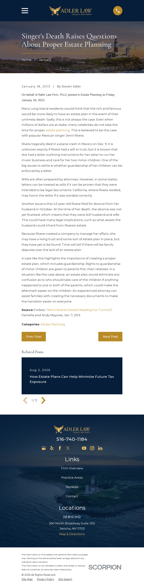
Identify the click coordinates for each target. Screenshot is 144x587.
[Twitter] (68, 448)
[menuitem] (27, 579)
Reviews (72, 487)
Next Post (110, 336)
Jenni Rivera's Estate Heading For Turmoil (79, 310)
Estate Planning (53, 324)
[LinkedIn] (100, 448)
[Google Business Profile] (44, 448)
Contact (72, 496)
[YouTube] (84, 448)
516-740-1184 (72, 439)
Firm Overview (72, 468)
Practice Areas (72, 477)
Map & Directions (72, 534)
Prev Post (33, 336)
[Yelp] (52, 448)
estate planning (58, 130)
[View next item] (43, 400)
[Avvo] (76, 448)
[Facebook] (60, 448)
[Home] (70, 10)
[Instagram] (92, 448)
